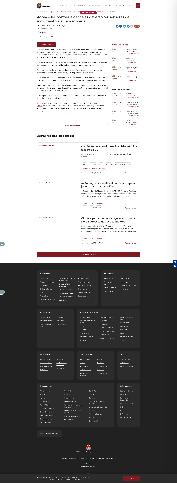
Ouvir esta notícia (46, 44)
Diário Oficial (63, 300)
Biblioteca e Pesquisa (85, 278)
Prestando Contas (70, 401)
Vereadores (81, 5)
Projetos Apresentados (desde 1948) (87, 322)
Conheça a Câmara (46, 289)
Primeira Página (45, 278)
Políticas (91, 394)
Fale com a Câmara (126, 391)
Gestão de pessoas (46, 412)
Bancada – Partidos (110, 287)
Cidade (39, 36)
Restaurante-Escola (84, 292)
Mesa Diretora (108, 291)
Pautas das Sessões (86, 337)
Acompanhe (45, 312)
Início (39, 12)
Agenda (82, 326)
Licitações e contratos (47, 408)
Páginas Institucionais (66, 293)
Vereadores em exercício (108, 283)
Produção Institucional (66, 296)
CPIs (81, 344)
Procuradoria (44, 296)
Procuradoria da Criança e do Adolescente (67, 279)
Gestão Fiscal (93, 391)
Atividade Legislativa (89, 312)
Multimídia (100, 359)
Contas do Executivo (106, 328)
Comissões (93, 164)
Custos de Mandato (46, 419)
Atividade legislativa (94, 5)
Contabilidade (68, 419)
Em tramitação (61, 368)
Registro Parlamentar (107, 338)
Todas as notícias (125, 359)
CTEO (42, 292)
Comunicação (86, 354)
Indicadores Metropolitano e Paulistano (73, 406)
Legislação (103, 324)
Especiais (122, 340)
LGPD (122, 410)
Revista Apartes (85, 366)
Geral (45, 36)
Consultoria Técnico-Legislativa (65, 285)
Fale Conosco (126, 386)
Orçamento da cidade (127, 337)
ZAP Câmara (44, 370)
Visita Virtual (93, 410)
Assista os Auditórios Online (46, 325)
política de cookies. (73, 479)
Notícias (72, 5)
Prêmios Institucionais (66, 289)
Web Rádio (60, 321)
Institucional (45, 274)
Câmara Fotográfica (103, 366)
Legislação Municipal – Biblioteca (127, 318)
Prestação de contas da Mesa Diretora (73, 411)
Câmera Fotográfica (126, 366)
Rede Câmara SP (85, 370)
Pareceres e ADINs (106, 335)
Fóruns (102, 342)
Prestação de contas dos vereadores (97, 402)
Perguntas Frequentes (49, 433)
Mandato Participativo (47, 366)
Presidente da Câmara (128, 285)
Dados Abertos (69, 398)
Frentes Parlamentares (107, 331)
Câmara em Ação (102, 373)
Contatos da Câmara (126, 403)
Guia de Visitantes (83, 296)
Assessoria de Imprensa (84, 374)
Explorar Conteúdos (88, 12)
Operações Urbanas (89, 169)
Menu (131, 5)
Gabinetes (124, 289)
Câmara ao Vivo (45, 401)
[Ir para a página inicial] (45, 6)
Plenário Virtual (61, 324)
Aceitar (131, 478)
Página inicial (63, 5)
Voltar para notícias (88, 255)
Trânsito (102, 169)
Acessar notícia (132, 53)
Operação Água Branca (122, 164)
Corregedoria (125, 278)
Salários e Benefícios (46, 415)
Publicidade (100, 370)
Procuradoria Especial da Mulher (47, 300)
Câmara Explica (45, 285)
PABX (122, 407)
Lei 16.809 (43, 103)
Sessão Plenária (85, 333)
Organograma (82, 289)
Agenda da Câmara (46, 321)
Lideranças (124, 282)
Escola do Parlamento (85, 285)
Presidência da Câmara (47, 282)
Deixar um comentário (72, 126)
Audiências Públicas (106, 317)
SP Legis (83, 330)
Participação (108, 5)
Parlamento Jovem (84, 282)
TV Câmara (60, 317)
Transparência (119, 5)
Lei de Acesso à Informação (62, 364)
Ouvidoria (60, 359)
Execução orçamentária (72, 416)
